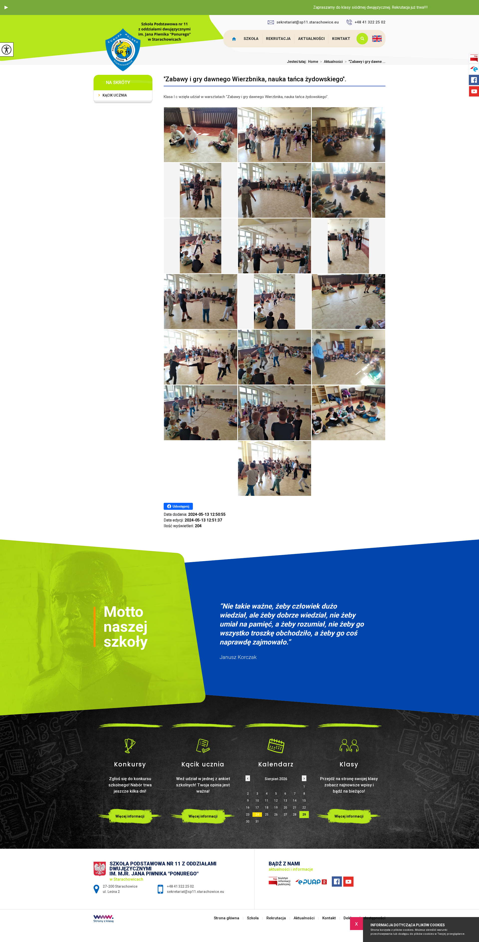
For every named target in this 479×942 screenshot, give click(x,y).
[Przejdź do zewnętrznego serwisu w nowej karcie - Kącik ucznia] (203, 745)
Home (313, 61)
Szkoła (250, 38)
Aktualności (311, 38)
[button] (6, 7)
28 (294, 814)
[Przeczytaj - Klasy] (349, 745)
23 (247, 814)
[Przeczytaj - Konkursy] (130, 745)
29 (304, 814)
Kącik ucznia (115, 95)
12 (276, 800)
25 (266, 814)
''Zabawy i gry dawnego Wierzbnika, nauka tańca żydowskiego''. (255, 79)
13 (285, 800)
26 (276, 814)
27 (285, 814)
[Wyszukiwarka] (361, 38)
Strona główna (235, 38)
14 (294, 800)
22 (304, 807)
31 (257, 821)
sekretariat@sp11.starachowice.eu (307, 22)
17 (257, 807)
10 (257, 800)
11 (266, 800)
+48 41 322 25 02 (370, 22)
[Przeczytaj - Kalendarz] (276, 745)
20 (285, 807)
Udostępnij (181, 506)
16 (247, 807)
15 (304, 800)
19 (276, 807)
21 (294, 807)
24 (257, 814)
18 (266, 807)
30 (247, 821)
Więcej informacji (130, 816)
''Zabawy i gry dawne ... (365, 61)
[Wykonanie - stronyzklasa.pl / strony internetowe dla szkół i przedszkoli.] (104, 919)
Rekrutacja (278, 38)
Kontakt (341, 38)
